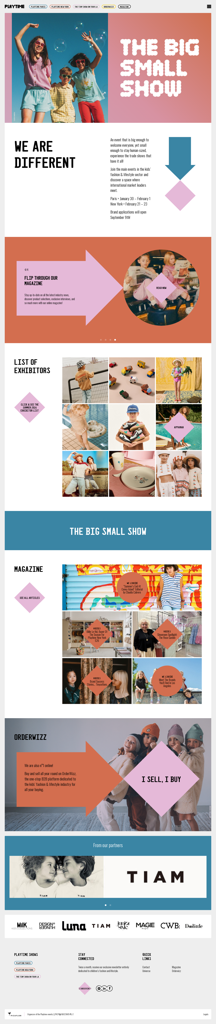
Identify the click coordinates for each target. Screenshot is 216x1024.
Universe (146, 971)
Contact (146, 967)
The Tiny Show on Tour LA (86, 7)
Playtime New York (60, 7)
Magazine (124, 7)
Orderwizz (176, 971)
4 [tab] (115, 340)
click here (38, 310)
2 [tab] (105, 340)
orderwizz (109, 7)
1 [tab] (100, 340)
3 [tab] (110, 340)
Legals (205, 1014)
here (61, 302)
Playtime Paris (38, 7)
